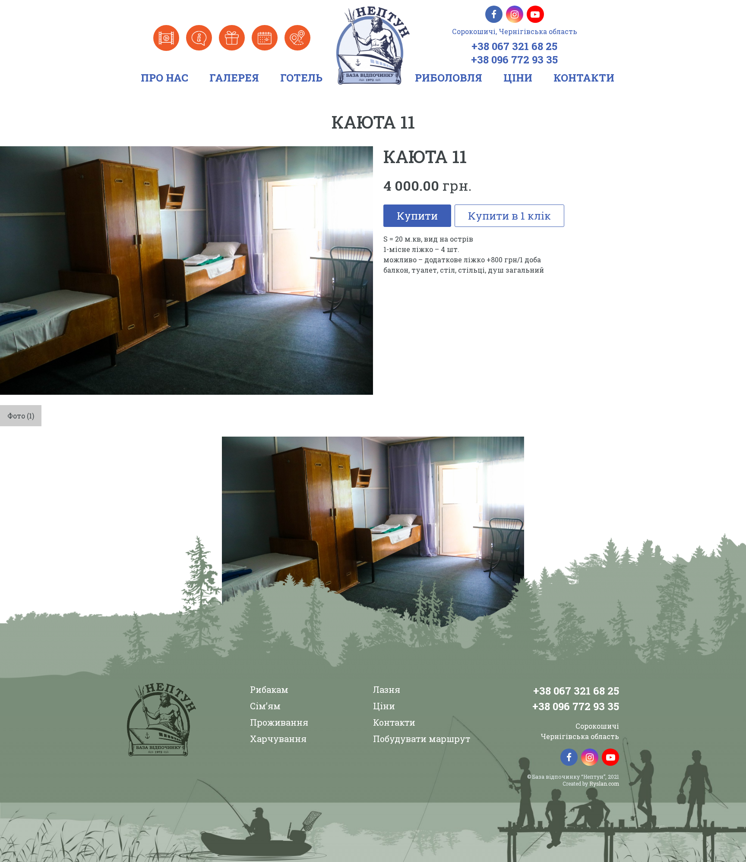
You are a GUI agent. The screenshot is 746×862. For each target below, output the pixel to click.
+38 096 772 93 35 (514, 59)
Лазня (386, 689)
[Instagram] (514, 14)
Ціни (384, 705)
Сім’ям (265, 705)
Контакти (394, 722)
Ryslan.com (604, 783)
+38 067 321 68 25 (514, 46)
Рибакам (269, 689)
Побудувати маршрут (421, 738)
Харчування (278, 738)
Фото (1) (20, 415)
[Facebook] (494, 14)
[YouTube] (535, 14)
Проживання (279, 722)
